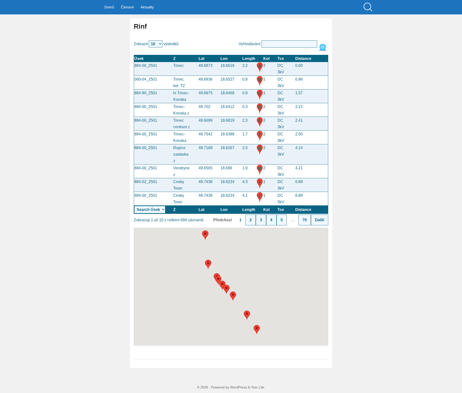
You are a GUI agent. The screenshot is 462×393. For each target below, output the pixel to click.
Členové (127, 7)
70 (304, 220)
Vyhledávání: (250, 44)
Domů (109, 7)
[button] (233, 296)
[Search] (367, 7)
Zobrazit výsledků (156, 44)
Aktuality (147, 7)
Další (319, 220)
